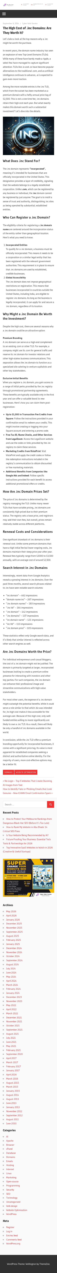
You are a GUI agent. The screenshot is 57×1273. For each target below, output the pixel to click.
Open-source (12, 1181)
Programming (13, 1185)
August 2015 (12, 1082)
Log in (9, 1231)
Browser (10, 1144)
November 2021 (14, 1021)
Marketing (11, 1177)
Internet (10, 1169)
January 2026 (13, 919)
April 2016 (11, 1074)
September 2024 (14, 960)
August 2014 (12, 1094)
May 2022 (11, 1005)
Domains (8, 772)
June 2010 (11, 1123)
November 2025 (14, 927)
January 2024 (13, 992)
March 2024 (12, 984)
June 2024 (11, 972)
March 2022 (12, 1013)
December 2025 (14, 923)
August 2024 (12, 964)
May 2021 (11, 1045)
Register (10, 1227)
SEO (8, 1193)
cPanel (9, 1148)
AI (7, 1136)
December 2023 (14, 997)
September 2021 (14, 1029)
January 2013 (13, 1107)
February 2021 (13, 1050)
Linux (8, 1173)
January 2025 (13, 944)
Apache (9, 1140)
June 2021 (11, 1041)
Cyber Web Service (29, 23)
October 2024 (13, 956)
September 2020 (14, 1054)
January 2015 (13, 1090)
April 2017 (11, 1058)
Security (10, 1189)
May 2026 (11, 911)
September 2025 (14, 931)
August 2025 (12, 935)
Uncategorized (13, 1201)
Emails (9, 1161)
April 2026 (11, 915)
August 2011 (12, 1119)
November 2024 (14, 952)
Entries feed (12, 1235)
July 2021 (11, 1037)
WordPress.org (13, 1243)
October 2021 (13, 1025)
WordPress (11, 1214)
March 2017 (12, 1062)
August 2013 (12, 1099)
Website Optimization (26, 772)
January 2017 (13, 1070)
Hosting (10, 1165)
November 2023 (14, 1001)
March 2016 (12, 1078)
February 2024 (13, 988)
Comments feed (14, 1239)
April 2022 (11, 1009)
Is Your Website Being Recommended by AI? (27, 835)
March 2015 (12, 1086)
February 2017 (13, 1066)
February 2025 (13, 939)
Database (11, 1152)
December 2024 (14, 948)
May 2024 (11, 976)
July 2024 (11, 968)
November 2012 (14, 1111)
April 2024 (11, 980)
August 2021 (12, 1033)
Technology (11, 1197)
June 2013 (11, 1103)
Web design (11, 1205)
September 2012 (14, 1115)
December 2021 (14, 1017)
